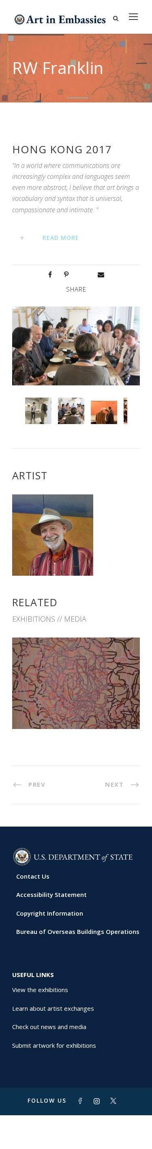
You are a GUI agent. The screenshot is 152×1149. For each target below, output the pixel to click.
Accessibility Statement (51, 894)
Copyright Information (49, 913)
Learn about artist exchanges (53, 1008)
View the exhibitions (40, 990)
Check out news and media (49, 1027)
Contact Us (32, 876)
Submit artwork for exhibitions (54, 1045)
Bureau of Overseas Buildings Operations (77, 931)
